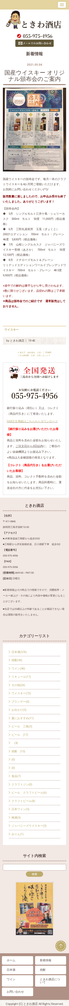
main (48, 352)
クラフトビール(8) (23, 801)
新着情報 (45, 960)
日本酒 (11, 970)
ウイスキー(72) (21, 693)
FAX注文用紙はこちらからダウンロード (32, 421)
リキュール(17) (21, 676)
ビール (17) (20, 735)
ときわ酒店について (50, 981)
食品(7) (16, 776)
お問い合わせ (15, 991)
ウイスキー (11, 329)
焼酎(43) (17, 660)
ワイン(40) (18, 668)
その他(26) (18, 685)
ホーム (11, 960)
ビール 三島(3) (22, 726)
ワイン (11, 979)
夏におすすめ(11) (23, 718)
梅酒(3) (16, 817)
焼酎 (43, 970)
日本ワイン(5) (20, 809)
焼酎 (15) (18, 751)
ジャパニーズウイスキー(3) (29, 825)
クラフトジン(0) (22, 784)
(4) (15, 743)
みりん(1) (18, 834)
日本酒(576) (19, 652)
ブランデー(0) (20, 701)
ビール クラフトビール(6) (29, 792)
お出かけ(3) (19, 710)
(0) (13, 759)
